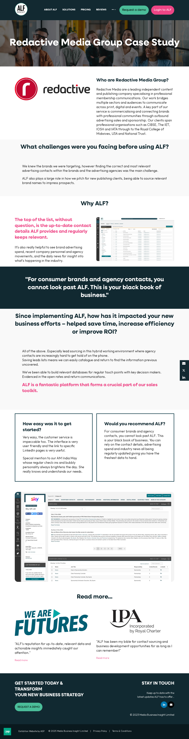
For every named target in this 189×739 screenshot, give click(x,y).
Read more (21, 660)
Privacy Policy (100, 731)
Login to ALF (162, 10)
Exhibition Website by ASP (31, 731)
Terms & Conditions (121, 731)
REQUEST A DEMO (29, 707)
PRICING (86, 10)
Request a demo (134, 10)
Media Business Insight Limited (157, 714)
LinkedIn (184, 377)
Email (184, 363)
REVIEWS (101, 10)
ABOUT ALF (50, 10)
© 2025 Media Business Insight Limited (68, 731)
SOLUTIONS (68, 10)
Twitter (184, 370)
